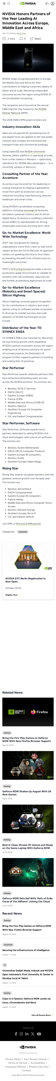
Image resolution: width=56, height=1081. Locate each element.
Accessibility (37, 1062)
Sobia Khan (21, 33)
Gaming (7, 920)
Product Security (38, 1066)
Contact (26, 1070)
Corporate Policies (15, 1066)
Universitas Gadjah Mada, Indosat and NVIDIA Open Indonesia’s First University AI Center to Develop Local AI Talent (27, 974)
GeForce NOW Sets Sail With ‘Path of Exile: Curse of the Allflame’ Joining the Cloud (27, 900)
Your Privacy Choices (35, 1059)
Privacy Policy (13, 1059)
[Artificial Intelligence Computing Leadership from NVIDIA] (28, 3)
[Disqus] (28, 642)
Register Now (11, 595)
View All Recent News (41, 1015)
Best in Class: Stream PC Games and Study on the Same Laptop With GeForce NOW (27, 846)
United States (28, 1052)
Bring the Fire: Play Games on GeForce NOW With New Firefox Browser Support (26, 739)
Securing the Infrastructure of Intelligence (25, 950)
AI (5, 965)
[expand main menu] (4, 3)
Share (38, 38)
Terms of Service (17, 1062)
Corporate (8, 945)
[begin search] (9, 3)
